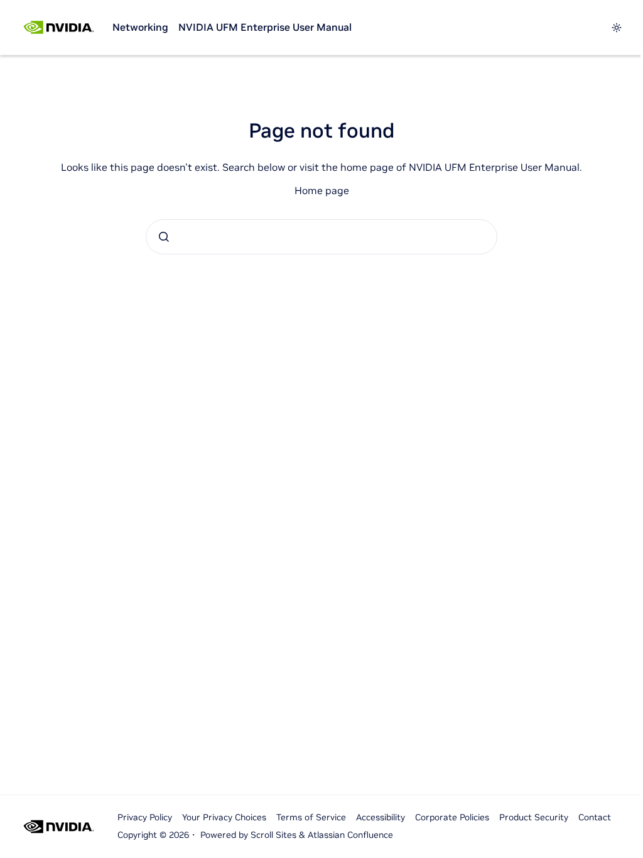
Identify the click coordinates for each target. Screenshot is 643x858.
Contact (594, 817)
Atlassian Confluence (350, 834)
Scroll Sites (273, 834)
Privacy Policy (144, 817)
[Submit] (164, 237)
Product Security (533, 817)
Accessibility (380, 817)
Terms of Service (311, 817)
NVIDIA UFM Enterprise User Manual (265, 27)
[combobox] (321, 237)
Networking (140, 27)
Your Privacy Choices (224, 817)
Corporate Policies (452, 817)
